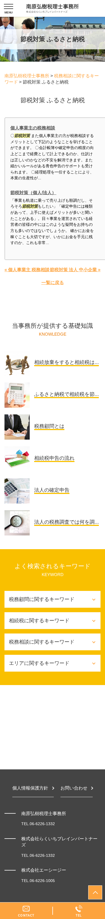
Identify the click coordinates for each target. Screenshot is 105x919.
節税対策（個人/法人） (33, 192)
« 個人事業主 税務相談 (27, 269)
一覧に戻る (52, 282)
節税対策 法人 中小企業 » (75, 269)
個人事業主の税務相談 (32, 128)
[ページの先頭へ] (95, 892)
